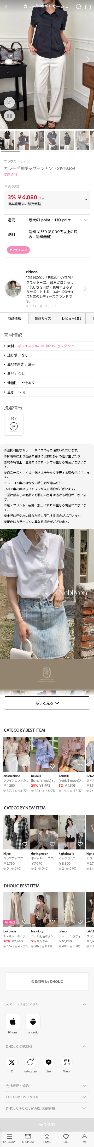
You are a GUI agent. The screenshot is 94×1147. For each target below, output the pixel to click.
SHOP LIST (28, 1142)
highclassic (66, 853)
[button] (86, 59)
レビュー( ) (71, 318)
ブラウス (10, 161)
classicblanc (11, 776)
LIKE (65, 1142)
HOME (47, 1142)
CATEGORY (9, 1142)
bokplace (9, 931)
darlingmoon (39, 853)
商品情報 (14, 318)
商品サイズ (42, 318)
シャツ (25, 161)
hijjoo (7, 853)
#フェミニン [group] (18, 250)
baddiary (37, 931)
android (33, 1032)
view (84, 288)
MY (84, 1142)
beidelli (36, 776)
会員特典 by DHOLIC (47, 981)
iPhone (12, 1032)
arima (62, 931)
